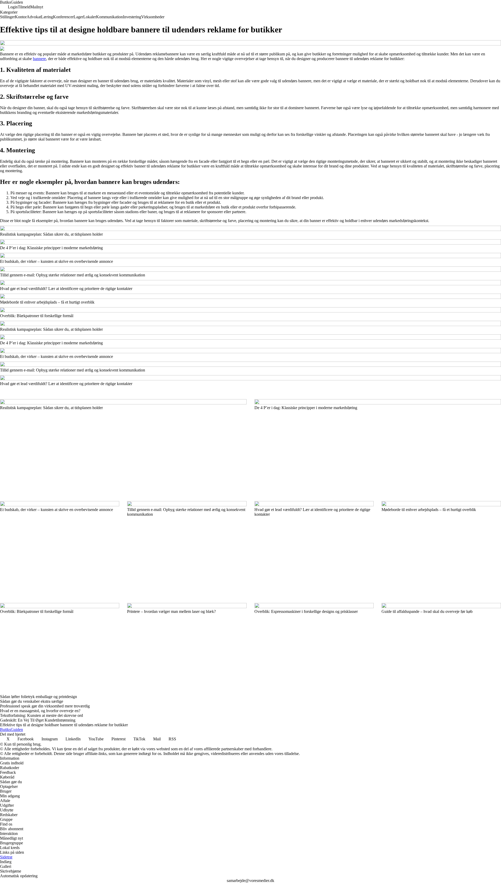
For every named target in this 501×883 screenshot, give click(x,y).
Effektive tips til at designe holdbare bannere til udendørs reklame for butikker (64, 725)
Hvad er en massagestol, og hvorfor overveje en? (40, 710)
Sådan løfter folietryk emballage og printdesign (38, 696)
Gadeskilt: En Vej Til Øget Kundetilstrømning (37, 720)
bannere (39, 58)
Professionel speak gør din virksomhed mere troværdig (45, 706)
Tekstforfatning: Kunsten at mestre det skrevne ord (41, 715)
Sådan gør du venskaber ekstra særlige (31, 701)
